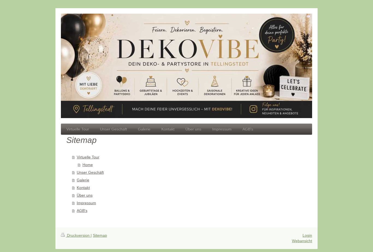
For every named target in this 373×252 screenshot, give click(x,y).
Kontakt (83, 187)
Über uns (85, 195)
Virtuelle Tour (88, 157)
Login (307, 235)
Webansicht (302, 241)
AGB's (82, 210)
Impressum (86, 203)
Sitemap (100, 235)
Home (87, 165)
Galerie (83, 180)
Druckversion (78, 235)
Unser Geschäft (90, 172)
